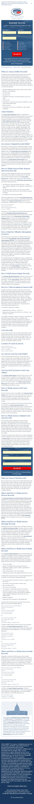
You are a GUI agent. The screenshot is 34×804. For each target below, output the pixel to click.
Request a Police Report (15, 200)
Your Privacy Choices (24, 791)
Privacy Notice (20, 63)
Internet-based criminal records (16, 159)
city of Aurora (18, 718)
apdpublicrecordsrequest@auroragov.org (16, 213)
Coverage (29, 793)
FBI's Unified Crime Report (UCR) (11, 121)
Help (14, 790)
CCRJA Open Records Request (24, 180)
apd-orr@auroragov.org (26, 197)
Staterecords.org (7, 734)
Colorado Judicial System (10, 375)
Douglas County (25, 717)
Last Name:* (21, 30)
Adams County (9, 718)
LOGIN (14, 18)
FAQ (11, 790)
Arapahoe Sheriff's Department (11, 276)
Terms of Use (24, 790)
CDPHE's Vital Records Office (10, 528)
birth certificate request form (16, 626)
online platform (15, 279)
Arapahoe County (16, 717)
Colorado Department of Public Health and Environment (17, 498)
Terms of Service (26, 472)
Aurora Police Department (10, 114)
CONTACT (19, 18)
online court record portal (16, 405)
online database (16, 265)
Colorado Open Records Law (14, 722)
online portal (6, 438)
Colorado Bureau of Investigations (19, 151)
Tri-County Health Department (11, 553)
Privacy (18, 790)
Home (8, 790)
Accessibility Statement (11, 791)
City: (4, 35)
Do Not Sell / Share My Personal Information (14, 793)
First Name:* (6, 30)
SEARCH (17, 54)
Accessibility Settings (18, 797)
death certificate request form (16, 688)
